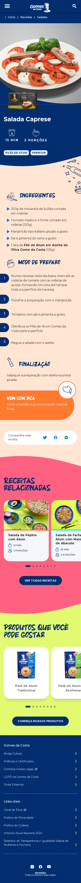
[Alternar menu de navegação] (7, 6)
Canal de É (13, 810)
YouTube (49, 867)
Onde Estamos (14, 784)
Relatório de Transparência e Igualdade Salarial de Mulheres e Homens (36, 843)
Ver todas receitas (41, 580)
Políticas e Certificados (19, 761)
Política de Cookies (16, 825)
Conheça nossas (19, 769)
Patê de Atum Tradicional (26, 688)
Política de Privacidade (19, 817)
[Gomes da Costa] (40, 7)
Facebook (40, 867)
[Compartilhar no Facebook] (55, 438)
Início (11, 17)
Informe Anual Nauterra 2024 (23, 833)
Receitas (26, 17)
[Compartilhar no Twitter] (44, 438)
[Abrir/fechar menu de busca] (74, 6)
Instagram (32, 867)
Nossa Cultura (13, 753)
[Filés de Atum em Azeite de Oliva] (22, 100)
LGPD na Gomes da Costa (21, 777)
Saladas (42, 17)
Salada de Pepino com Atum (22, 537)
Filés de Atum (16, 152)
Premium (39, 152)
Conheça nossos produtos (40, 721)
